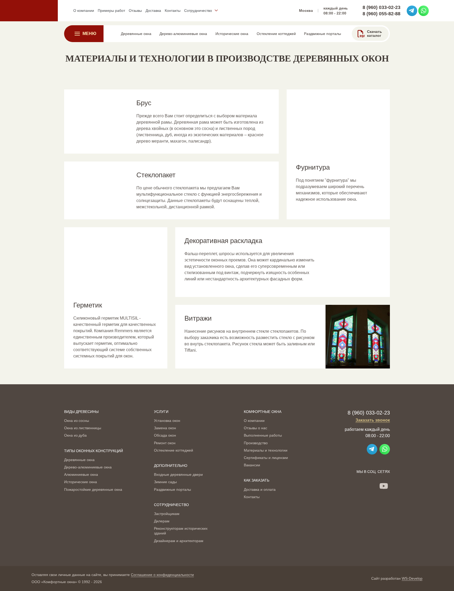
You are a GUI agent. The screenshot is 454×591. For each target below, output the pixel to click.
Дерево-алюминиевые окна (88, 467)
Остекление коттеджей (173, 450)
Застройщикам (166, 514)
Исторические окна (80, 482)
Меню (89, 33)
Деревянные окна (79, 460)
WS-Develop (412, 578)
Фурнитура (313, 167)
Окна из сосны (76, 420)
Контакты (252, 497)
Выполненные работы (263, 435)
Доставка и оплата (260, 489)
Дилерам (161, 521)
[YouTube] (383, 486)
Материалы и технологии (265, 450)
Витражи (198, 318)
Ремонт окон (165, 443)
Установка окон (167, 420)
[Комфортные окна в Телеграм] (412, 11)
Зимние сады (165, 482)
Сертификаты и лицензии (266, 458)
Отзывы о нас (255, 428)
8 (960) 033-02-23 (381, 7)
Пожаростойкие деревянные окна (93, 489)
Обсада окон (165, 435)
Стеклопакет (156, 175)
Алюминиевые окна (81, 474)
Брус (143, 103)
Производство (256, 443)
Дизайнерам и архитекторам (178, 541)
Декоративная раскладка (223, 241)
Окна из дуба (75, 435)
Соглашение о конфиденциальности (162, 575)
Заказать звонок (372, 420)
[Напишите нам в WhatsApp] (423, 11)
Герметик (87, 305)
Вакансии (252, 465)
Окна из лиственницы (82, 428)
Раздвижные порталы (172, 489)
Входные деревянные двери (178, 474)
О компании (254, 420)
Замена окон (165, 428)
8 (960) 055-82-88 (381, 13)
